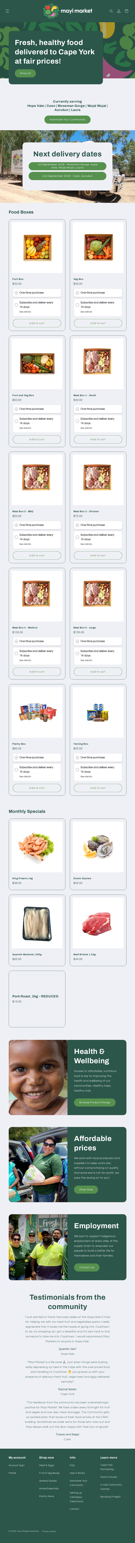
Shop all (25, 73)
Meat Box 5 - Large (84, 627)
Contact (74, 1509)
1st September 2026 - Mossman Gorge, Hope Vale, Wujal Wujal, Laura (67, 166)
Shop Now (86, 1189)
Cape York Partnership (107, 1467)
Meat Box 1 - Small (84, 395)
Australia (34, 1531)
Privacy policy (49, 1531)
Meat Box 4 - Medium (25, 627)
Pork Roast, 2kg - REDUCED (35, 996)
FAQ (72, 1465)
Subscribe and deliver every (36, 302)
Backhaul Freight (110, 1497)
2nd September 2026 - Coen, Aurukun (67, 176)
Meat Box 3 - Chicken (86, 511)
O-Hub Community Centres (111, 1487)
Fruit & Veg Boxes (49, 1473)
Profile (12, 1473)
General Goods (48, 1481)
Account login (17, 1465)
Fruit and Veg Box (23, 395)
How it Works (77, 1473)
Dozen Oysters (82, 878)
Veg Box (78, 279)
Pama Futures (108, 1477)
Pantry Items (46, 1496)
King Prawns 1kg (22, 878)
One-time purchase (31, 292)
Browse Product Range (94, 1102)
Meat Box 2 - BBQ (22, 511)
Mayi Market (23, 1531)
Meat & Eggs (46, 1465)
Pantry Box (19, 744)
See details (25, 312)
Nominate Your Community (67, 119)
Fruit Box (18, 279)
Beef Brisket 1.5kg (84, 954)
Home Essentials (48, 1488)
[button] (7, 11)
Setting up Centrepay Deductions (76, 1497)
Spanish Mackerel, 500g (27, 954)
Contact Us (86, 1267)
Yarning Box (80, 744)
